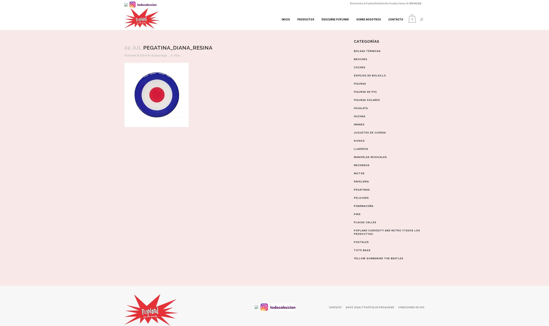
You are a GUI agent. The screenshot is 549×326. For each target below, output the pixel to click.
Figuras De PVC (365, 92)
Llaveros (361, 149)
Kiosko (359, 140)
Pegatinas (362, 189)
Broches (360, 59)
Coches (359, 67)
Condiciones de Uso (411, 307)
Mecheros (362, 165)
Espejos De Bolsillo (370, 75)
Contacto (335, 307)
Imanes (359, 124)
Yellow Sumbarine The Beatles (378, 258)
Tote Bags (362, 250)
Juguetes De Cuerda (370, 132)
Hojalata (361, 108)
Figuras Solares (367, 100)
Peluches (361, 198)
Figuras (360, 83)
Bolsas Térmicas (367, 51)
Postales (361, 242)
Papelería (361, 181)
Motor (359, 173)
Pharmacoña (363, 206)
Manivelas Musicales (370, 157)
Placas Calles (365, 222)
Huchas (359, 116)
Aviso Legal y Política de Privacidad (370, 307)
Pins (357, 214)
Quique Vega (159, 55)
